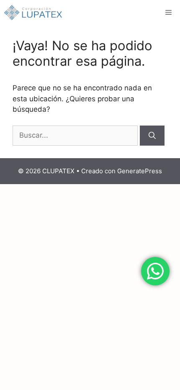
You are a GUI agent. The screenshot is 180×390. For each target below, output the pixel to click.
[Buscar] (152, 136)
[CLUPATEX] (33, 12)
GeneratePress (139, 171)
